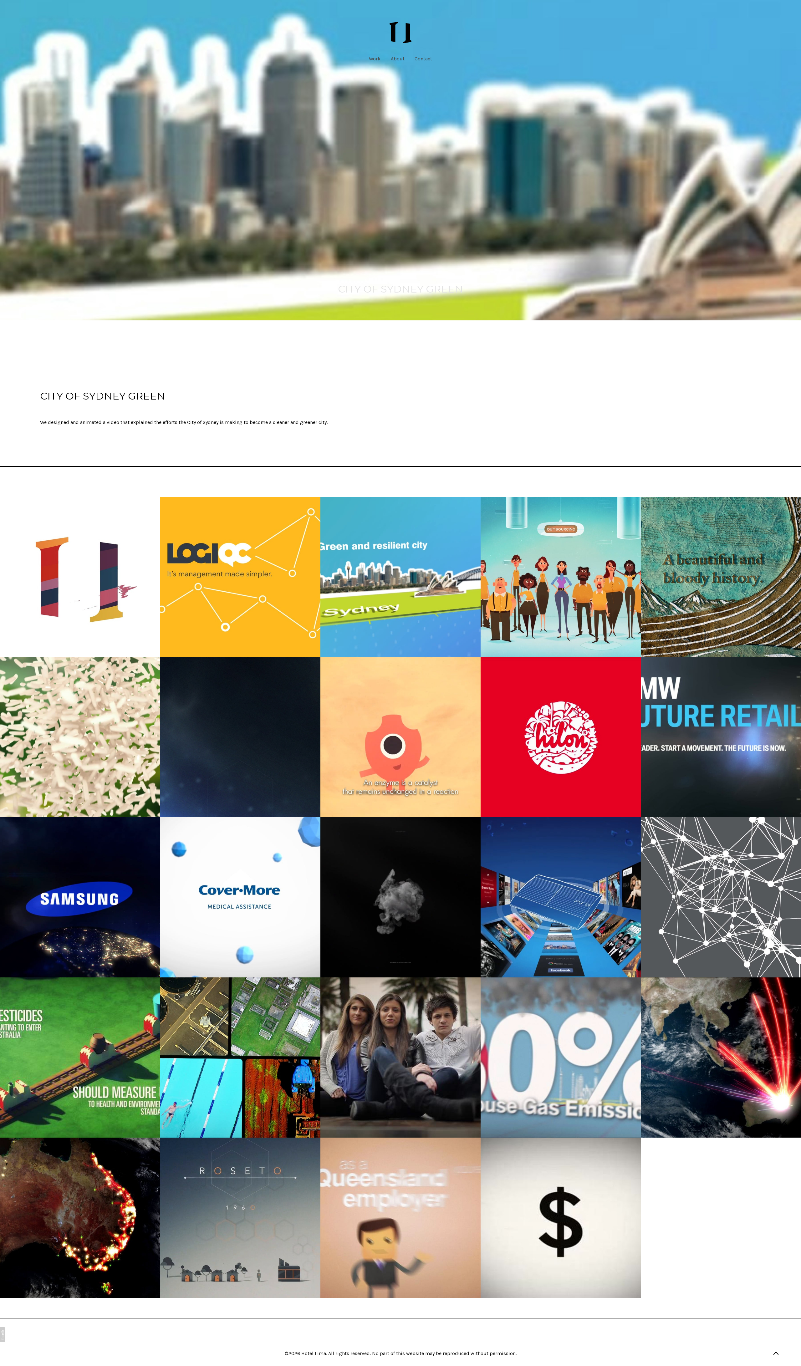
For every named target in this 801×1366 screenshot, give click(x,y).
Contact (423, 59)
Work (374, 59)
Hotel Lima (313, 1353)
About (398, 59)
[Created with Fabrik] (2, 1334)
